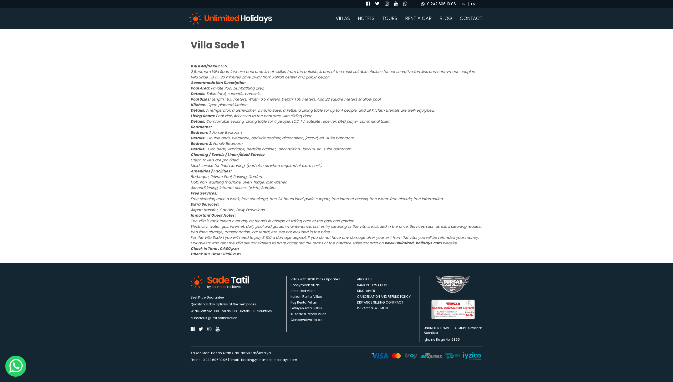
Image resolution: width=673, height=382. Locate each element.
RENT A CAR (418, 18)
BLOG (446, 18)
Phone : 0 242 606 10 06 (209, 360)
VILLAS (343, 18)
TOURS (389, 18)
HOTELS (366, 18)
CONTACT (471, 18)
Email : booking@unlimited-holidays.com (263, 360)
